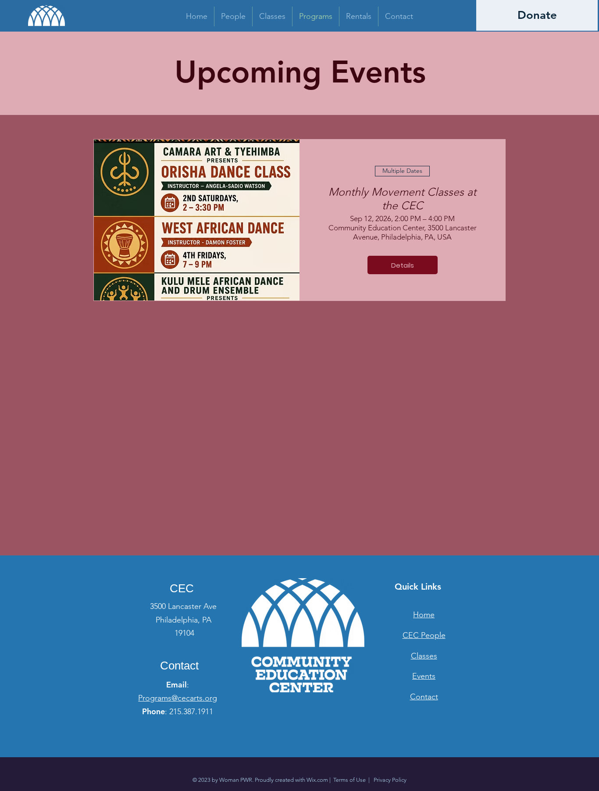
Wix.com (317, 780)
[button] (233, 16)
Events (423, 676)
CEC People (424, 635)
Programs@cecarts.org (177, 698)
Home (424, 614)
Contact (424, 697)
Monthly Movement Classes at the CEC (402, 198)
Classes (424, 656)
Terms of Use (349, 780)
